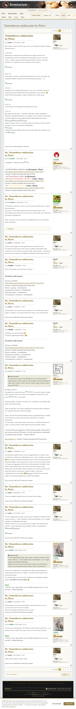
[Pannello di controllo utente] (53, 15)
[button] (68, 30)
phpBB (33, 692)
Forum (16, 17)
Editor (57, 15)
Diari (10, 17)
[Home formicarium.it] (38, 4)
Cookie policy (12, 706)
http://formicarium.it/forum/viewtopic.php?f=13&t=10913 (24, 171)
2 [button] (63, 30)
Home (3, 13)
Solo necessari (56, 703)
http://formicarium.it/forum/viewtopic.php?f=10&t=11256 (24, 181)
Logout (63, 15)
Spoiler (10, 229)
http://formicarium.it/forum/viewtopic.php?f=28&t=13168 (24, 188)
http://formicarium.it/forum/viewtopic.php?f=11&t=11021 (24, 283)
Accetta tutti (69, 703)
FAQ (69, 15)
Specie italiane (12, 13)
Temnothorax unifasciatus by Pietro (25, 25)
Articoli (3, 17)
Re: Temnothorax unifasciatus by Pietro (19, 154)
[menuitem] (51, 689)
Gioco (22, 17)
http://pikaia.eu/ (10, 439)
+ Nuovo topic (36, 15)
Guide (21, 13)
